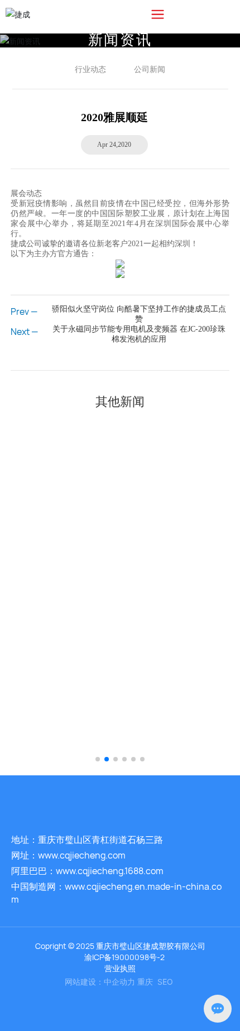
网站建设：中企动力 (100, 981)
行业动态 (90, 69)
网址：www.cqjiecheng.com (68, 855)
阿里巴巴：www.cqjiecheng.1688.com (87, 871)
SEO (165, 981)
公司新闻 (149, 69)
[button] (97, 759)
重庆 (145, 981)
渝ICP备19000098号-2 (124, 957)
